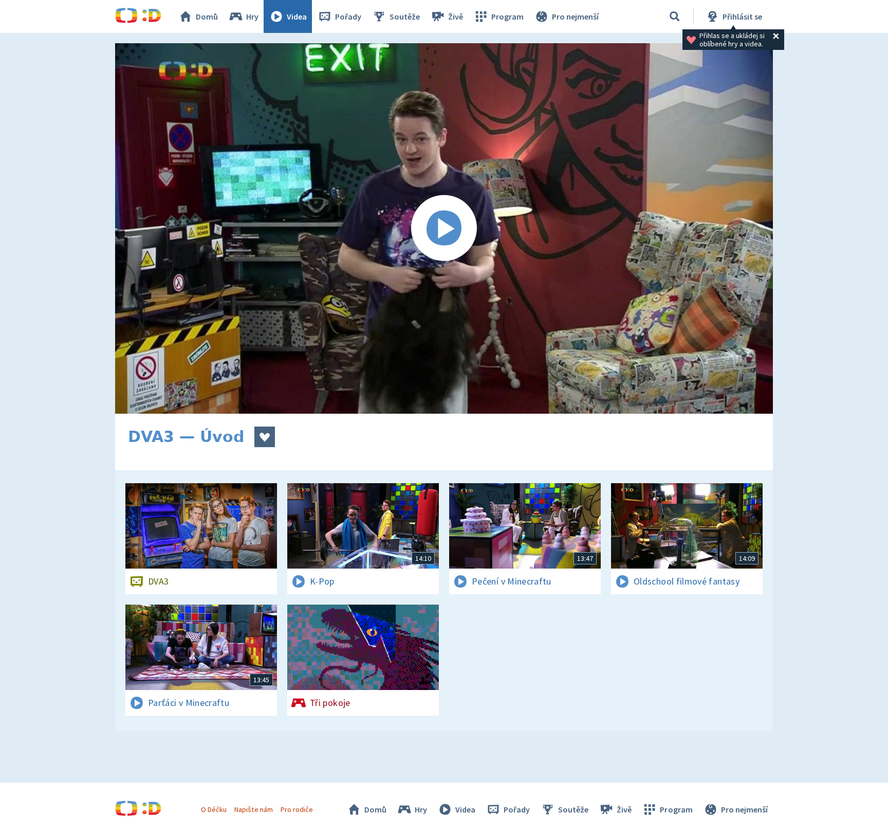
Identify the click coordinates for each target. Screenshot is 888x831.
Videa (297, 16)
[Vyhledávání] (674, 16)
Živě (455, 16)
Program (507, 16)
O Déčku (214, 809)
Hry (252, 16)
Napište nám (253, 809)
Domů (207, 16)
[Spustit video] (444, 228)
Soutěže (405, 16)
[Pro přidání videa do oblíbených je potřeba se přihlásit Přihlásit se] (264, 437)
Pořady (348, 16)
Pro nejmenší (575, 16)
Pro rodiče (297, 809)
